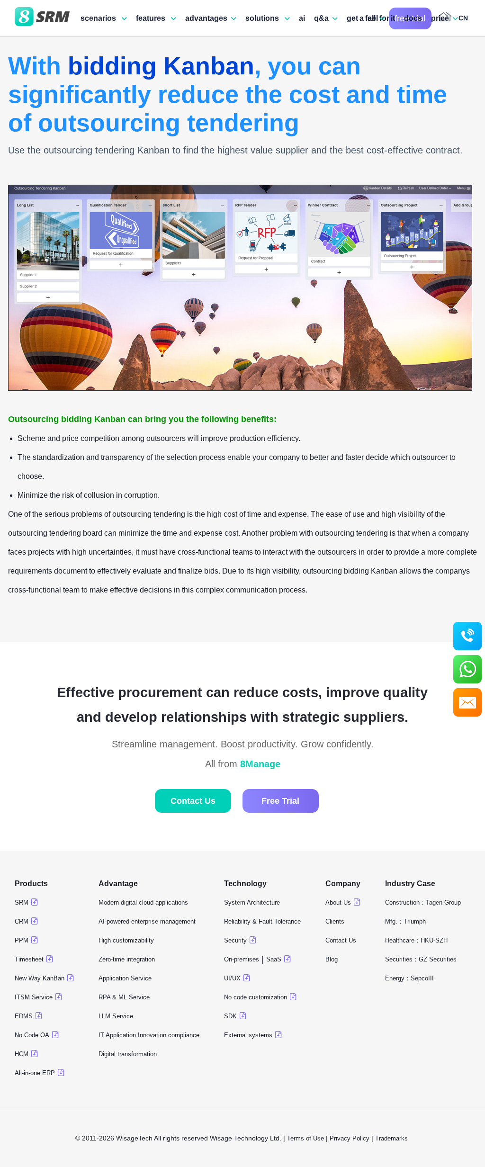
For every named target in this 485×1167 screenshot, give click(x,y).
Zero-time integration (127, 959)
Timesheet (29, 959)
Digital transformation (128, 1054)
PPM (21, 940)
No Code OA (32, 1035)
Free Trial (280, 801)
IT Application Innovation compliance (149, 1035)
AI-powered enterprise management (147, 921)
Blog (331, 959)
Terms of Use (305, 1138)
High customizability (126, 940)
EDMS (24, 1016)
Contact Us (193, 801)
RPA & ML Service (124, 997)
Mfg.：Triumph (405, 921)
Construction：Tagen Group (423, 902)
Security (235, 940)
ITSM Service (34, 997)
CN (463, 18)
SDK (230, 1016)
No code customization (255, 997)
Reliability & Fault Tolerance (262, 921)
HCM (21, 1054)
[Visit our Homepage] (42, 18)
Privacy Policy (349, 1138)
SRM (21, 902)
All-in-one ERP (35, 1073)
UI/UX (232, 978)
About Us (338, 902)
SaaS (273, 959)
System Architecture (252, 902)
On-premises (241, 959)
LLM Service (116, 1016)
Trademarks (392, 1138)
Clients (334, 921)
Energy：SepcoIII (409, 978)
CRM (21, 921)
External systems (248, 1035)
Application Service (125, 978)
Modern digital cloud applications (143, 902)
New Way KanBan (39, 978)
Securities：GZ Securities (421, 959)
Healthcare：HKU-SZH (416, 940)
